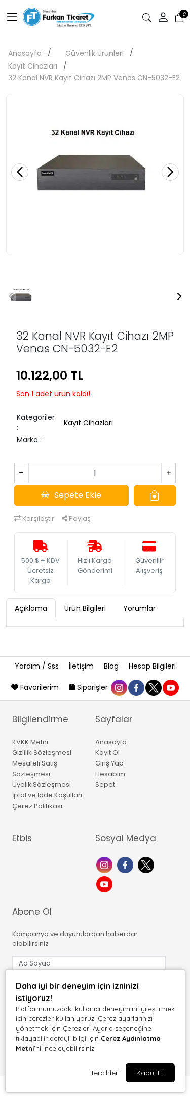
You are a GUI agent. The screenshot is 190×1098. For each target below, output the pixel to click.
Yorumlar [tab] (139, 608)
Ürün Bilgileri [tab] (85, 608)
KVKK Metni (30, 742)
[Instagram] (105, 864)
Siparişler (92, 687)
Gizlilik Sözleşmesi (41, 752)
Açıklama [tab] (31, 608)
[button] (12, 17)
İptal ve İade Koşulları (47, 795)
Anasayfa (25, 53)
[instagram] (118, 687)
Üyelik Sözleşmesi (41, 784)
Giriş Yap (109, 763)
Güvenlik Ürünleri (94, 53)
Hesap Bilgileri (152, 666)
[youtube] (170, 687)
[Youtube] (105, 883)
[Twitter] (147, 864)
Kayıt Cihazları (32, 66)
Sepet (105, 784)
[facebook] (135, 687)
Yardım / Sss (38, 666)
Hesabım (110, 774)
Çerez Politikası (37, 806)
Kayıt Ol (107, 752)
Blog (112, 666)
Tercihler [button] (104, 1072)
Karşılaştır (37, 518)
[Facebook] (126, 864)
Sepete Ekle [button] (77, 495)
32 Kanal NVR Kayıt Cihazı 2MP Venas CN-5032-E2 (94, 77)
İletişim (82, 666)
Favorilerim (39, 687)
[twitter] (153, 687)
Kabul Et (150, 1072)
